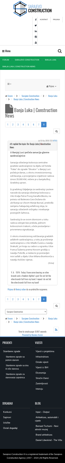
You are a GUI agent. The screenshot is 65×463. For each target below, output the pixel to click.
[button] (51, 86)
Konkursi (7, 412)
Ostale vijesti (41, 362)
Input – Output (42, 412)
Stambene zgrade (11, 351)
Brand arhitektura (43, 435)
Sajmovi (6, 417)
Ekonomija (40, 373)
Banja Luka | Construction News (26, 99)
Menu (7, 51)
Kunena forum (37, 335)
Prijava (56, 19)
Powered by (26, 335)
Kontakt (44, 19)
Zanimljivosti (41, 383)
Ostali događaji (10, 428)
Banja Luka (50, 60)
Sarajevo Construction (27, 60)
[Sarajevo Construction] (32, 8)
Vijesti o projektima (44, 351)
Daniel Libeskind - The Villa (48, 440)
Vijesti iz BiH (41, 367)
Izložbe (6, 422)
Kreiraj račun (21, 289)
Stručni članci (42, 378)
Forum (5, 60)
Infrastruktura (41, 356)
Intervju (39, 389)
